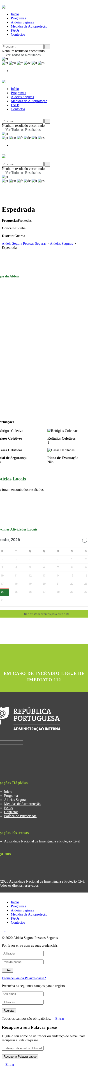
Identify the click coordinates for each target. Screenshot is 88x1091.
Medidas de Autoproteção (29, 26)
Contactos (18, 34)
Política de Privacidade (20, 816)
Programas (18, 18)
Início (15, 14)
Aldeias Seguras (22, 22)
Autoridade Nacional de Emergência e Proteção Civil (42, 841)
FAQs (15, 30)
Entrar (59, 1018)
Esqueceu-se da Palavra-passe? (24, 978)
